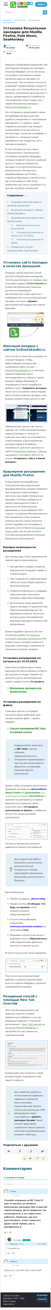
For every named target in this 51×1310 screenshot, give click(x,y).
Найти (45, 12)
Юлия (21, 1244)
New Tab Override (32, 1024)
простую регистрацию (26, 1110)
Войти (41, 4)
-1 (43, 1158)
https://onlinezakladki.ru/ (18, 107)
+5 (30, 1158)
